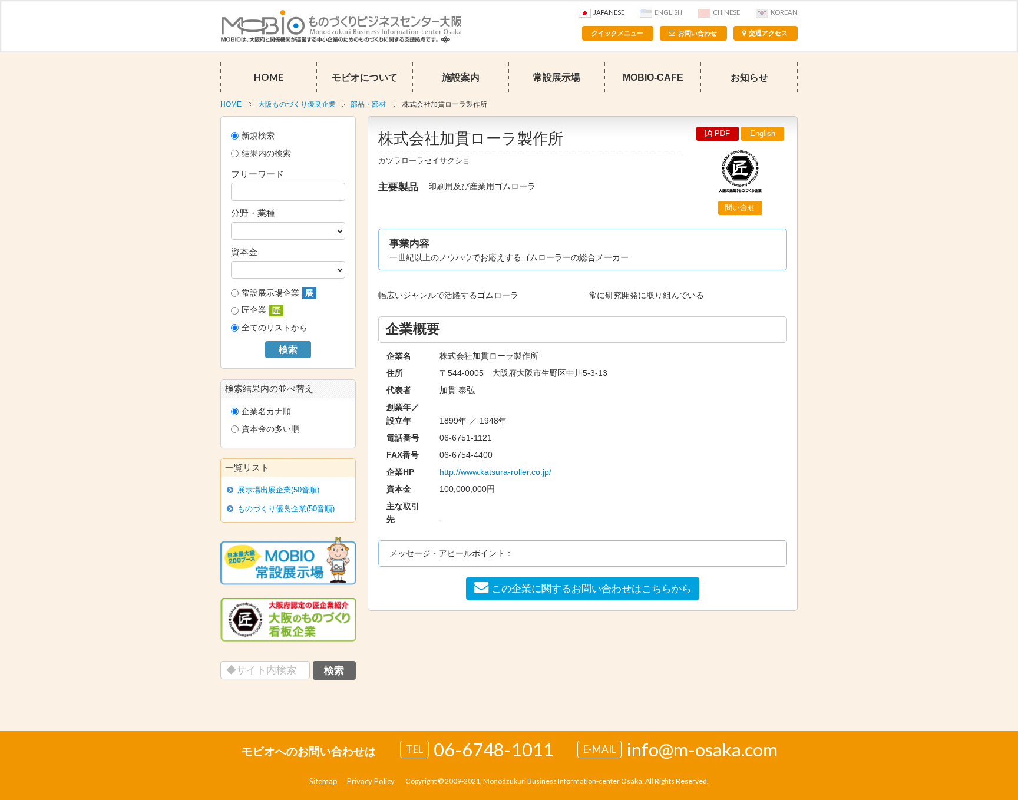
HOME (268, 77)
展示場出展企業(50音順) (278, 489)
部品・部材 (368, 104)
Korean (784, 12)
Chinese (726, 12)
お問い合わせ (697, 33)
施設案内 (461, 77)
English (668, 12)
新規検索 (258, 135)
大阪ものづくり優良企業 (297, 104)
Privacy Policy (371, 781)
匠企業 (261, 310)
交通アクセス (768, 33)
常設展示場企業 (277, 293)
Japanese (608, 12)
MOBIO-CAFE (653, 77)
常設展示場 (556, 77)
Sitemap (323, 781)
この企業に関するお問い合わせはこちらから (591, 588)
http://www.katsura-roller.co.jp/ (495, 472)
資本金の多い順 (270, 429)
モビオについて (365, 77)
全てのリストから (275, 327)
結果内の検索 (266, 153)
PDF (722, 133)
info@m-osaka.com (702, 749)
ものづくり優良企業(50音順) (286, 508)
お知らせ (749, 77)
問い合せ (740, 207)
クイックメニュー (617, 33)
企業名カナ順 (266, 411)
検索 (288, 350)
